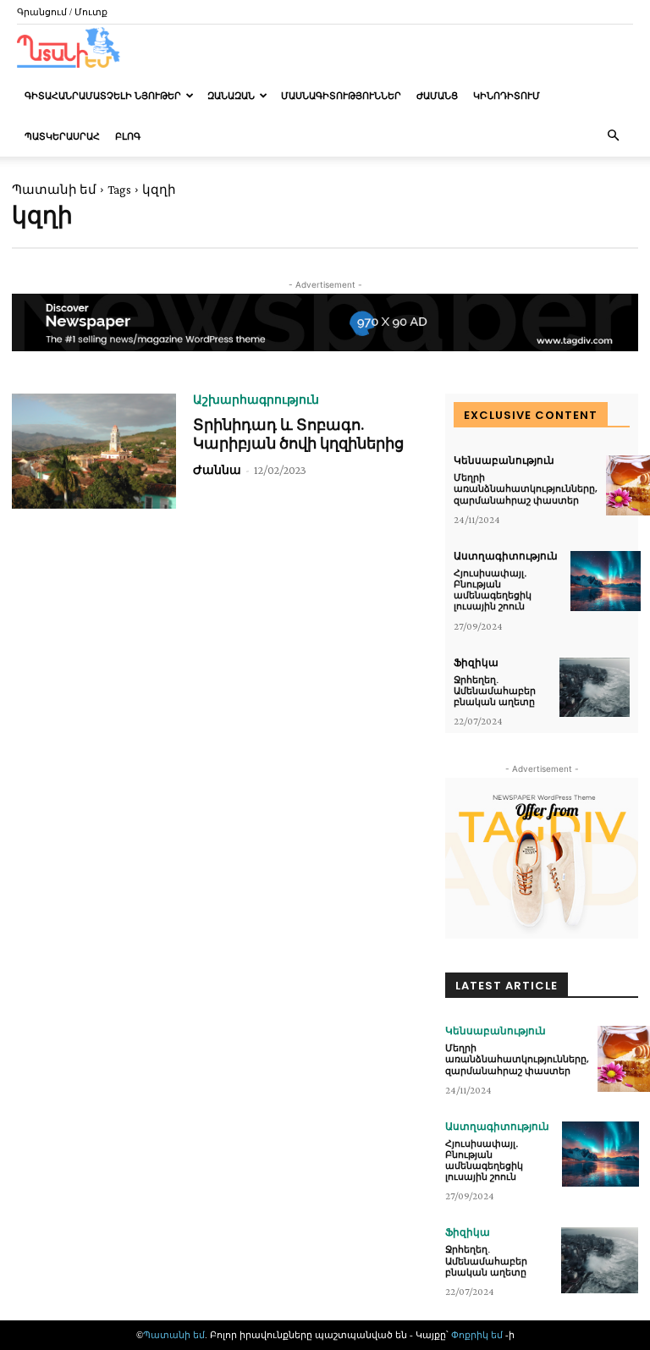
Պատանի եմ (54, 189)
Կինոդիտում (506, 96)
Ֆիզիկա (476, 663)
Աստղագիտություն (506, 556)
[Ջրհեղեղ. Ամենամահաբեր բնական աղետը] (594, 688)
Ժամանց (437, 96)
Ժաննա (217, 470)
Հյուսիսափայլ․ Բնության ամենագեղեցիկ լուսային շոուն (493, 590)
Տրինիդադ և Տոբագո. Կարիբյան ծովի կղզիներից (298, 434)
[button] (612, 136)
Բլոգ (127, 136)
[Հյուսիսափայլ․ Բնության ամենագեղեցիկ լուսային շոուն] (605, 581)
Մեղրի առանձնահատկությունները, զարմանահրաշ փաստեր (526, 488)
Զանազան (231, 96)
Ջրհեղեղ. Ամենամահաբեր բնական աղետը (495, 690)
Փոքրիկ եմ (478, 1335)
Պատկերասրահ (62, 136)
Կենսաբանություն (504, 460)
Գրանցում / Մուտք (62, 12)
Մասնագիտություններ (341, 96)
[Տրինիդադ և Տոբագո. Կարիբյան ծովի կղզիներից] (94, 451)
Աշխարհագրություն (256, 399)
